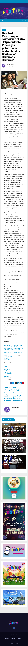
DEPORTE (13, 638)
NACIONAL (18, 641)
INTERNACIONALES (10, 641)
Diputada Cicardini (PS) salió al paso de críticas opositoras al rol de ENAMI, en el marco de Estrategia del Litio (18, 348)
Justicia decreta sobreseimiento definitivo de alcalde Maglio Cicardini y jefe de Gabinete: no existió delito (13, 459)
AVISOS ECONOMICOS (13, 643)
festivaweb (12, 64)
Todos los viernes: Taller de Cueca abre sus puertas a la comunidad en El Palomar (14, 429)
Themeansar (13, 636)
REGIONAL (6, 424)
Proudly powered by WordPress (9, 634)
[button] (22, 20)
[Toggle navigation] (25, 21)
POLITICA (7, 638)
